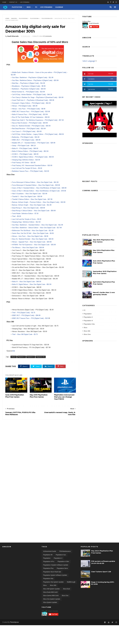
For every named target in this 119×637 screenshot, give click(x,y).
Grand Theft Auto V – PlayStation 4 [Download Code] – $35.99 (33, 100)
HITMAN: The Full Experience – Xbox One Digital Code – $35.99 (34, 245)
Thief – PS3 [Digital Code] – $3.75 (24, 312)
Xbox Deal (66, 589)
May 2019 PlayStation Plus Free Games (39, 396)
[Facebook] (110, 2)
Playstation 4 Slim (63, 561)
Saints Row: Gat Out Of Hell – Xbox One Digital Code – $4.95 (33, 233)
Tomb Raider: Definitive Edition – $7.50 (25, 213)
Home (4, 2)
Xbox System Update (50, 602)
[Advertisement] (99, 161)
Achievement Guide (49, 551)
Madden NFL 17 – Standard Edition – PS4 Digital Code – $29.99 (33, 143)
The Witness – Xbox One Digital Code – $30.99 (28, 247)
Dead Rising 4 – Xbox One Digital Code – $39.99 (28, 208)
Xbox (29, 7)
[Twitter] (113, 2)
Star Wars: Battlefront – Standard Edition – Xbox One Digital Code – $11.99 (37, 225)
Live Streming (24, 2)
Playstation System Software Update (55, 575)
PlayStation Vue (61, 555)
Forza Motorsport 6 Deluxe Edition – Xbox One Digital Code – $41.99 (35, 182)
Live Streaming (46, 7)
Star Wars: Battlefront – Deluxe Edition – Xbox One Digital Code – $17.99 (37, 228)
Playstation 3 (23, 18)
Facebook (100, 79)
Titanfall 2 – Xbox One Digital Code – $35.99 (27, 196)
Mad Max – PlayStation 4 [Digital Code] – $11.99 (28, 83)
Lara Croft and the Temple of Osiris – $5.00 (26, 219)
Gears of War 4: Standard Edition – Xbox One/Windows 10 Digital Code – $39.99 (39, 188)
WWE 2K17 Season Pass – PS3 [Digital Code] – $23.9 (30, 318)
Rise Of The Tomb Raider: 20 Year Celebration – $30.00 (31, 117)
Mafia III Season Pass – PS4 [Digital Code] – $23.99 (30, 114)
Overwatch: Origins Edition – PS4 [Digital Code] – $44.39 (31, 103)
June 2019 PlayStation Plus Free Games (14, 396)
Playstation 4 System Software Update (55, 565)
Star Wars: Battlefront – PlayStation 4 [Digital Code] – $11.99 (32, 77)
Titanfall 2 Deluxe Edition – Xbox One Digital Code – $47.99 (32, 199)
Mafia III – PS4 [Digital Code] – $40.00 (25, 148)
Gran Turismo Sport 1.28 (101, 572)
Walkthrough (71, 582)
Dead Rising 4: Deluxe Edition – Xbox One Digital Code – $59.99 (34, 210)
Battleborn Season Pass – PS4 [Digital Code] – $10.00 (30, 171)
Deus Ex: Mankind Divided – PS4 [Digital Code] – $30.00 (31, 126)
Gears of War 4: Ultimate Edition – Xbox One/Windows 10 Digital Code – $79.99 (39, 191)
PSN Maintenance (65, 551)
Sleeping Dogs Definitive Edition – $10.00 (26, 160)
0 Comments (47, 36)
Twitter (100, 84)
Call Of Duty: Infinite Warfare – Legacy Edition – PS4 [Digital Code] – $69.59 (38, 134)
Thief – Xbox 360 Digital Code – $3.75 (25, 334)
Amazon (14, 18)
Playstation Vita (47, 18)
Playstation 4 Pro (48, 561)
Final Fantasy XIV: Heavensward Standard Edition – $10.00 (32, 165)
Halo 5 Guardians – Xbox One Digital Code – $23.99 (29, 193)
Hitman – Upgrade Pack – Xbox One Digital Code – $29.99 (31, 242)
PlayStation (17, 7)
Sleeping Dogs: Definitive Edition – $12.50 (26, 222)
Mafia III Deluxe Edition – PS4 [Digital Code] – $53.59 (30, 151)
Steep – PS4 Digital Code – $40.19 (24, 145)
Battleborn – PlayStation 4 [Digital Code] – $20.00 (29, 89)
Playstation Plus (48, 568)
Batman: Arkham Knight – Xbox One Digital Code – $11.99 (31, 205)
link (13, 351)
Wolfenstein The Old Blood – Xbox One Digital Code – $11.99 (32, 230)
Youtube (100, 73)
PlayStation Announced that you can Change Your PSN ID (64, 397)
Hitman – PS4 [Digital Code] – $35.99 (25, 106)
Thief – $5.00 (16, 216)
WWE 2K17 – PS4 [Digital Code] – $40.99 (26, 140)
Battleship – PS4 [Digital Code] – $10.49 (25, 137)
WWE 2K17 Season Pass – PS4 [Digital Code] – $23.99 (31, 111)
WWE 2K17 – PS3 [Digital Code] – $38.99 (26, 315)
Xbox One (87, 334)
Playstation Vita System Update (53, 582)
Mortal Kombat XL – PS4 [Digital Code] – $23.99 (28, 92)
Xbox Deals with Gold (50, 592)
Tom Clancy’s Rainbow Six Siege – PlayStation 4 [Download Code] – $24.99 (37, 97)
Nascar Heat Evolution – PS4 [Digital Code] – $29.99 (30, 123)
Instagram (100, 89)
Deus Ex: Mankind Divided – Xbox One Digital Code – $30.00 (32, 239)
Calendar (59, 7)
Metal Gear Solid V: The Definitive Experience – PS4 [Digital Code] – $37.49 (38, 120)
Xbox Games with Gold (50, 595)
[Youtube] (108, 2)
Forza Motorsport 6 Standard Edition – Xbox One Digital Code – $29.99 (36, 185)
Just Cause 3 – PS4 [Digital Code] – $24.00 (26, 131)
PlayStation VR (47, 555)
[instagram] (116, 2)
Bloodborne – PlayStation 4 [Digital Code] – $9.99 (28, 86)
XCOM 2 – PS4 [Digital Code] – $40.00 (25, 154)
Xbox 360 (87, 331)
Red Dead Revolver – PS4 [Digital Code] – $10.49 (29, 128)
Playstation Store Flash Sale (52, 572)
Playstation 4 (34, 18)
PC (36, 7)
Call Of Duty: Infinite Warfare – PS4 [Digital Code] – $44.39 (32, 94)
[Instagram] (116, 622)
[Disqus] (40, 449)
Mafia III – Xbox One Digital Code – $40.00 (26, 281)
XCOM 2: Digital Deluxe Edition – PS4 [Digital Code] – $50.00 (33, 157)
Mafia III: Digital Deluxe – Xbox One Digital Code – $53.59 (32, 284)
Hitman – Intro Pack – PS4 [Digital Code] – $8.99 (28, 109)
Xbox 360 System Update (51, 589)
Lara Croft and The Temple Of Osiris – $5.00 (27, 168)
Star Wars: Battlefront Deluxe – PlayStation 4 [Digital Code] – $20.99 (35, 80)
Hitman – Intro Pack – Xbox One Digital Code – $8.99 (30, 236)
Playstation (88, 314)
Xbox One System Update (51, 599)
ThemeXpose (14, 622)
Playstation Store (62, 568)
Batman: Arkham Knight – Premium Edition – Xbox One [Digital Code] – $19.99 (38, 202)
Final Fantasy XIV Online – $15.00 (23, 162)
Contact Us (13, 2)
